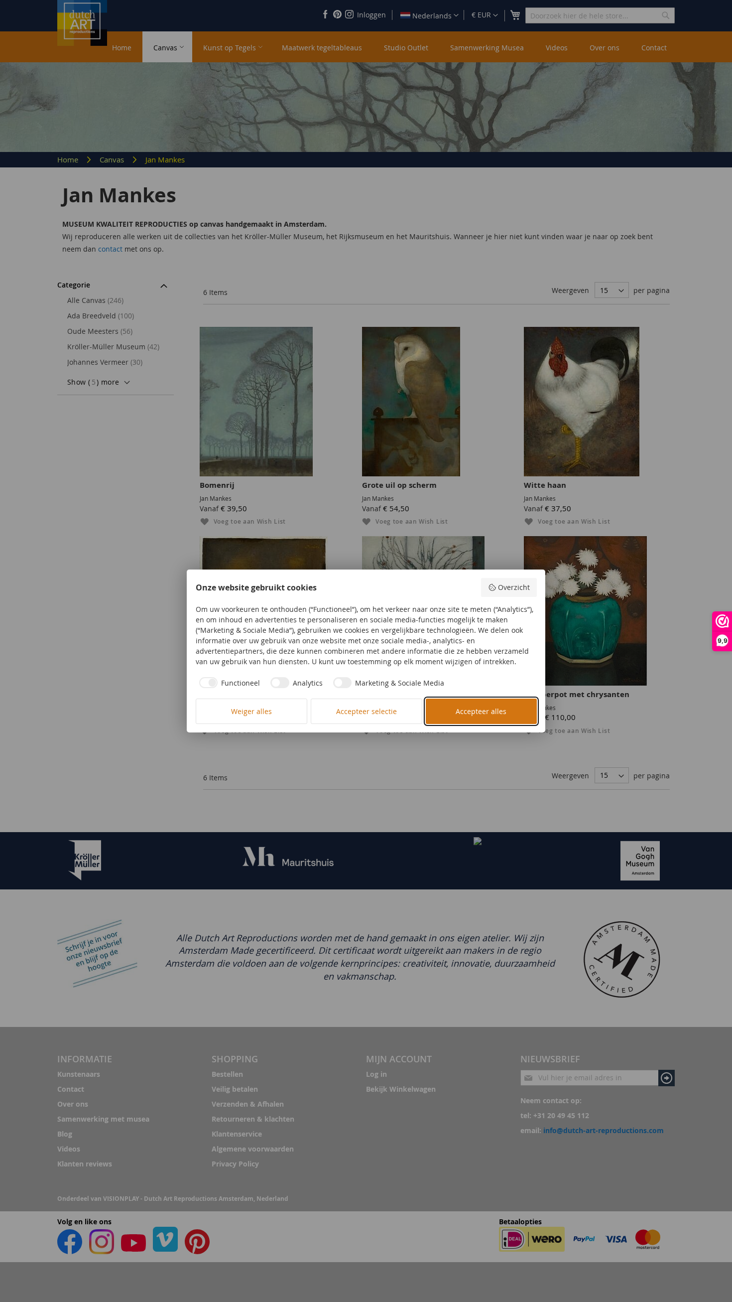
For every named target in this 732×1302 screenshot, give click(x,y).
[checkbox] (228, 682)
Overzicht (514, 587)
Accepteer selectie (366, 711)
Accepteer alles (481, 711)
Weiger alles (251, 711)
